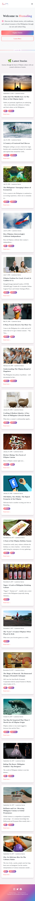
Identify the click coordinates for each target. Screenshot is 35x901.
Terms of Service (22, 892)
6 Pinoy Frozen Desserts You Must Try (17, 325)
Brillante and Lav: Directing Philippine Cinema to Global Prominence (13, 810)
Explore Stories (17, 33)
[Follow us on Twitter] (17, 889)
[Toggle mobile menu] (32, 4)
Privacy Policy (12, 892)
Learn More (17, 38)
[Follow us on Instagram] (14, 889)
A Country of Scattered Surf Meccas (16, 143)
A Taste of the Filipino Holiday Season (17, 541)
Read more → (7, 114)
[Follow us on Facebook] (21, 889)
